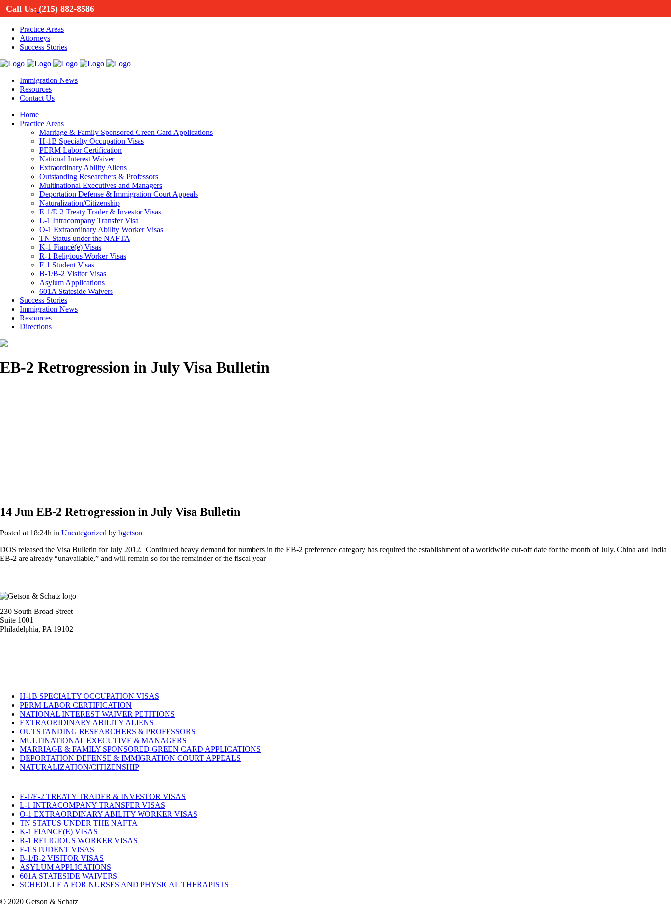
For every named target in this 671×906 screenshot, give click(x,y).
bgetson (130, 533)
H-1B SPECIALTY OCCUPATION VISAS (89, 696)
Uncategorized (84, 533)
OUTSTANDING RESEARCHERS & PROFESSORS (108, 731)
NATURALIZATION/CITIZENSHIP (79, 767)
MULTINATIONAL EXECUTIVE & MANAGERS (103, 740)
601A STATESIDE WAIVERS (68, 876)
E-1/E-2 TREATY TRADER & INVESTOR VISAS (103, 796)
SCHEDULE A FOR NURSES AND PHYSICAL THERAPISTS (124, 884)
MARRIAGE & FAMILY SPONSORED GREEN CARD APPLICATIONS (140, 749)
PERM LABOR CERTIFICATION (76, 705)
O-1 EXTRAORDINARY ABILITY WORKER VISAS (108, 814)
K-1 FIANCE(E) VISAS (59, 831)
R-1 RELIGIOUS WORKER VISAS (79, 840)
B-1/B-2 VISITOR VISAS (62, 858)
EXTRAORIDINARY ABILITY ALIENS (87, 723)
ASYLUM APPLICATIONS (65, 867)
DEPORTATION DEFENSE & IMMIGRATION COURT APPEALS (130, 758)
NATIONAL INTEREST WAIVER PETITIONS (97, 714)
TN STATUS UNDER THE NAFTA (79, 823)
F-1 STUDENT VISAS (57, 849)
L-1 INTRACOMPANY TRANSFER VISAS (92, 805)
